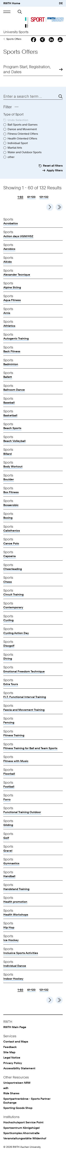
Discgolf (8, 645)
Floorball (9, 773)
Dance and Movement (22, 129)
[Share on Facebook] (33, 39)
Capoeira (9, 556)
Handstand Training (16, 889)
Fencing (8, 722)
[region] (33, 598)
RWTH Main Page (14, 1027)
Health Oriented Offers (22, 138)
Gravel (7, 850)
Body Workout (13, 466)
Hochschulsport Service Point (23, 1122)
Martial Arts (15, 147)
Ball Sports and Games (22, 124)
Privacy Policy (12, 1063)
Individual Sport (18, 143)
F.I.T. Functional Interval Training (24, 697)
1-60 (20, 197)
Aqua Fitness (12, 300)
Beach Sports (12, 428)
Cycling (8, 620)
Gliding (8, 825)
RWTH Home (11, 3)
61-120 (31, 197)
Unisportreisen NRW (16, 1082)
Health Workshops (15, 914)
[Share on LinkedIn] (51, 39)
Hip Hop (8, 927)
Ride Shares (11, 1093)
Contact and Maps (15, 1041)
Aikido (7, 261)
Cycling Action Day (16, 633)
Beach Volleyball (14, 441)
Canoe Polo (11, 543)
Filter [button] (7, 107)
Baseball (9, 402)
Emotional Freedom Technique (24, 671)
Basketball (10, 415)
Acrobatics (10, 223)
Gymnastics (11, 863)
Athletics (9, 325)
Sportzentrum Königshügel (21, 1127)
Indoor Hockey (13, 978)
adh (5, 1088)
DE (61, 3)
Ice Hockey (11, 940)
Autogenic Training (16, 338)
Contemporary (13, 607)
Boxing (7, 517)
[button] (6, 12)
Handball (9, 876)
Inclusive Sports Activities (20, 953)
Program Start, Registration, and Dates (27, 69)
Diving (7, 658)
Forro (7, 799)
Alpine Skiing (12, 287)
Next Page (49, 207)
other (11, 157)
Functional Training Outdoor (22, 812)
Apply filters (55, 170)
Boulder (8, 479)
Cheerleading (12, 569)
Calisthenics (11, 530)
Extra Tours (10, 684)
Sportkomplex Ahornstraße (21, 1133)
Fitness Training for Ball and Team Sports (30, 748)
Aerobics (9, 249)
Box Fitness (11, 492)
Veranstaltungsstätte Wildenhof (24, 1138)
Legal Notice (11, 1057)
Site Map (9, 1052)
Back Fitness (11, 351)
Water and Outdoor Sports (25, 152)
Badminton (10, 364)
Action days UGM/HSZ (18, 236)
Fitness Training (13, 735)
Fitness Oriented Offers (23, 133)
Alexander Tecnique (16, 274)
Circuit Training (13, 594)
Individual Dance (14, 965)
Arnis (6, 313)
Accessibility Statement (19, 1068)
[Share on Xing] (42, 39)
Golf (6, 837)
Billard (7, 453)
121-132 (43, 197)
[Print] (60, 39)
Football (8, 786)
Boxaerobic (10, 505)
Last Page (59, 207)
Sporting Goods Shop (17, 1108)
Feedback (10, 1047)
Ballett (7, 377)
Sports (4, 39)
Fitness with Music (15, 761)
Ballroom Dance (14, 389)
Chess (7, 581)
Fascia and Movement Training (24, 709)
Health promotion (15, 901)
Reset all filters (53, 165)
